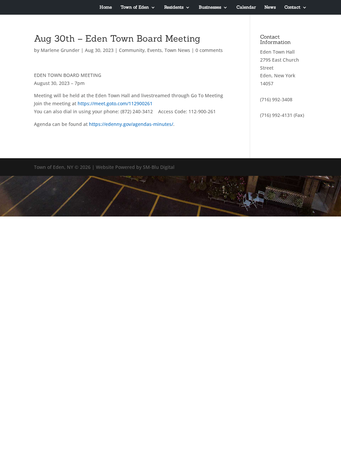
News (270, 7)
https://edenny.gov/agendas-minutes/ (130, 124)
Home (106, 7)
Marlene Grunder (60, 50)
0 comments (209, 50)
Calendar (246, 7)
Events (154, 50)
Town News (177, 50)
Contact (292, 7)
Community (132, 50)
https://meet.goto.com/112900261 (115, 103)
